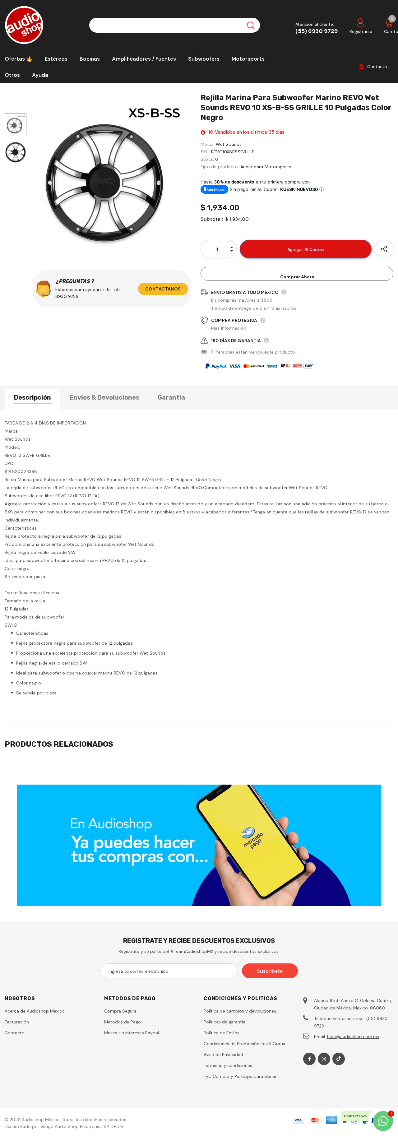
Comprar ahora (297, 277)
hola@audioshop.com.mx (353, 1036)
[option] (112, 174)
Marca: (208, 144)
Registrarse (360, 31)
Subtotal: (212, 219)
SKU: (205, 152)
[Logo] (42, 25)
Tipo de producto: (220, 166)
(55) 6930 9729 (316, 31)
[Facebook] (309, 1059)
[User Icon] (360, 22)
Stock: (207, 159)
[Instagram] (324, 1059)
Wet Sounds (229, 144)
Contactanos (163, 289)
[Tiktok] (338, 1059)
